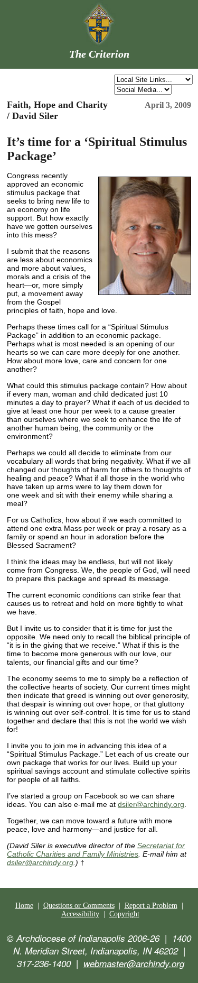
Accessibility (80, 914)
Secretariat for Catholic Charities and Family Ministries (96, 849)
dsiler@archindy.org (151, 804)
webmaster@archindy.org (133, 963)
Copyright (124, 914)
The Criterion (99, 54)
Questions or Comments (79, 905)
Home (24, 905)
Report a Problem (151, 905)
